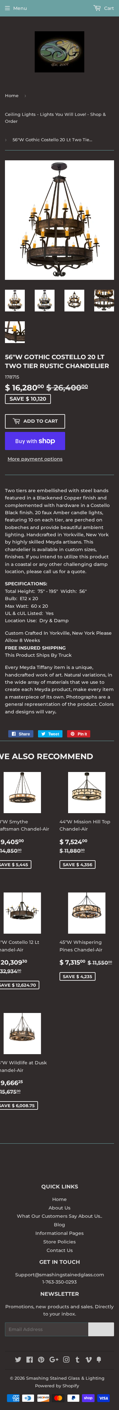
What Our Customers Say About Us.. (59, 1216)
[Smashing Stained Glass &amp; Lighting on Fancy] (99, 1361)
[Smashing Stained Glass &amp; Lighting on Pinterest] (41, 1361)
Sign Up (101, 1329)
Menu (20, 8)
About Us (59, 1208)
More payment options (35, 459)
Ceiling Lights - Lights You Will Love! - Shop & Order (55, 118)
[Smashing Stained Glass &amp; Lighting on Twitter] (18, 1361)
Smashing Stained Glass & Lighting (65, 1378)
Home (12, 95)
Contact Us (60, 1250)
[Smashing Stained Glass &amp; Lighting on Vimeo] (88, 1361)
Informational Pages (59, 1233)
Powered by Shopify (57, 1385)
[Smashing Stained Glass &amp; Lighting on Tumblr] (77, 1361)
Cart (108, 8)
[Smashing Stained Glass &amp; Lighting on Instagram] (66, 1361)
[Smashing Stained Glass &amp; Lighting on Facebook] (29, 1361)
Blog (59, 1225)
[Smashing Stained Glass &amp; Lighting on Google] (54, 1361)
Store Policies (59, 1242)
